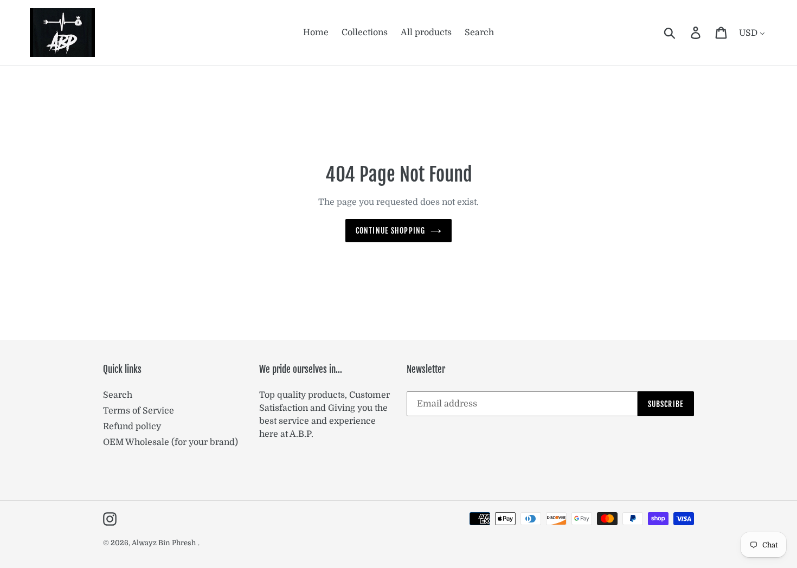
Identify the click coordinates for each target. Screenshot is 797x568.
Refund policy (132, 426)
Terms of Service (138, 411)
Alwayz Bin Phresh (164, 543)
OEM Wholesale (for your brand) (170, 442)
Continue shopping (390, 230)
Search (117, 395)
